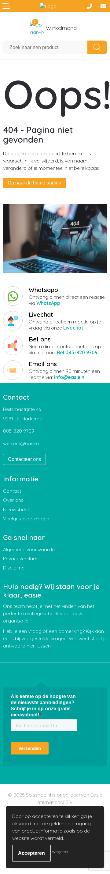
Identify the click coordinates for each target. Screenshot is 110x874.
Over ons (13, 500)
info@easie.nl (70, 377)
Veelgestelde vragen (26, 518)
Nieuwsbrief (16, 509)
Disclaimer (14, 568)
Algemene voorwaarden (30, 549)
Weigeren (60, 851)
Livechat (73, 328)
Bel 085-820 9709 (77, 352)
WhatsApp (48, 303)
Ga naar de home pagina (34, 182)
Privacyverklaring (22, 558)
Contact (12, 491)
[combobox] (45, 47)
